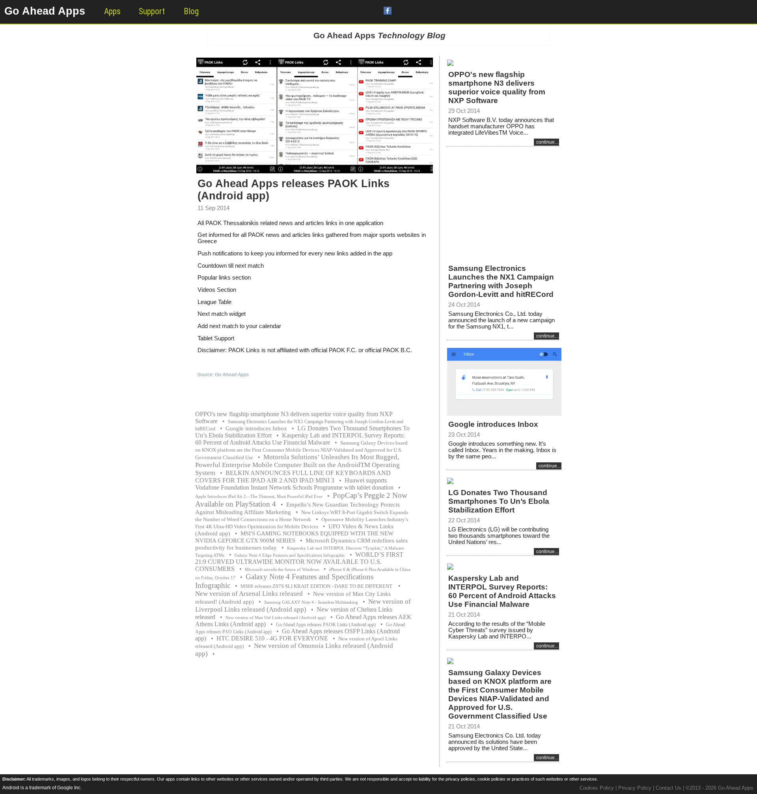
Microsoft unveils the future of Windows (282, 569)
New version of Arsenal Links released (249, 593)
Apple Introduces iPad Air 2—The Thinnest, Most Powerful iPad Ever (259, 496)
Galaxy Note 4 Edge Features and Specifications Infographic (290, 555)
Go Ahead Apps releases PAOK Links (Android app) (326, 624)
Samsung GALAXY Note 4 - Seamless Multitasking (311, 602)
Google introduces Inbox (256, 428)
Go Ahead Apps (44, 11)
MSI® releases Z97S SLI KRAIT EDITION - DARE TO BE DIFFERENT (317, 586)
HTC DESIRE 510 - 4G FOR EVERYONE (272, 638)
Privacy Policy (634, 788)
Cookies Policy (597, 788)
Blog (191, 11)
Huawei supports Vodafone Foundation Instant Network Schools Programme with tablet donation (294, 484)
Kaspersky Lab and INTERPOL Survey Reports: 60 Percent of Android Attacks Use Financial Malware (300, 439)
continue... (547, 142)
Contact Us (668, 788)
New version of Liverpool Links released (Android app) (303, 605)
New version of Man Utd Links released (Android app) (276, 618)
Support (152, 11)
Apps (112, 11)
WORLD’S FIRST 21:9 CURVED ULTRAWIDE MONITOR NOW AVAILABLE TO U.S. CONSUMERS (299, 561)
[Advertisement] (503, 200)
